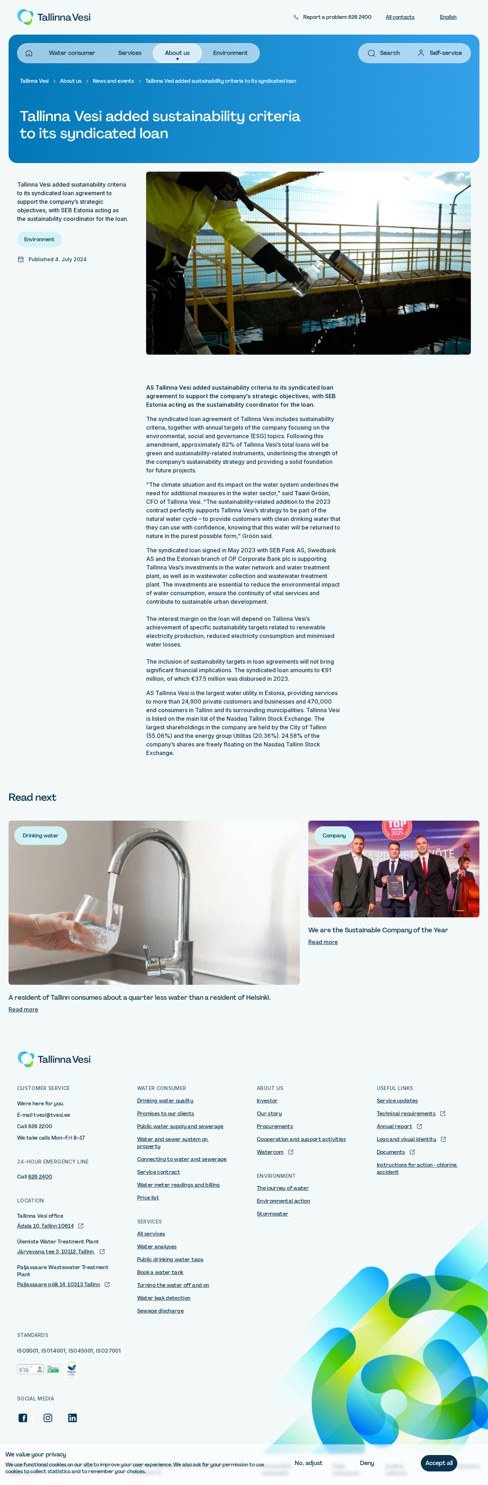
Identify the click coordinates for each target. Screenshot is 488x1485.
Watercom (270, 1152)
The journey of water (283, 1188)
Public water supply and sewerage (180, 1126)
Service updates (397, 1101)
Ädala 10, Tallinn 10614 (45, 1226)
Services (129, 53)
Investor (267, 1101)
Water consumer (72, 53)
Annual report (395, 1126)
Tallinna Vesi (34, 81)
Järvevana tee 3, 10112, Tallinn (56, 1251)
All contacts (400, 17)
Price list (148, 1198)
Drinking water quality (165, 1101)
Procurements (275, 1126)
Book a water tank (160, 1272)
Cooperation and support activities (301, 1139)
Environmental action (283, 1201)
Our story (269, 1113)
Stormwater (273, 1214)
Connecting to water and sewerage (182, 1159)
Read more (23, 1009)
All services (151, 1234)
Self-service (446, 53)
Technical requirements (406, 1113)
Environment (230, 53)
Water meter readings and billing (178, 1185)
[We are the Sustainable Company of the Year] (393, 869)
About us (177, 53)
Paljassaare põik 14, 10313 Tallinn (58, 1284)
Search (390, 53)
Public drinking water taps (170, 1259)
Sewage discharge (160, 1311)
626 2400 (40, 1177)
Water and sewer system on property (173, 1143)
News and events (113, 81)
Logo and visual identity (406, 1139)
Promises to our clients (165, 1113)
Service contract (158, 1172)
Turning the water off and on (173, 1285)
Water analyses (157, 1246)
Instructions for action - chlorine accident (417, 1168)
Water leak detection (164, 1298)
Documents (391, 1152)
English (448, 17)
